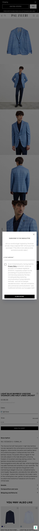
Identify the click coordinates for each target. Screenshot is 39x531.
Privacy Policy (12, 266)
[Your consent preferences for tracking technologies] (35, 527)
